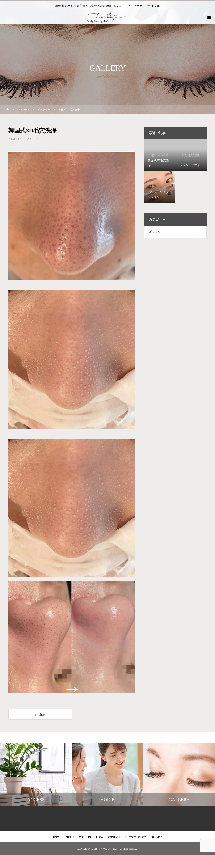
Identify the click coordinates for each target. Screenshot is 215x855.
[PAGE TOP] (107, 737)
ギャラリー (33, 139)
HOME (57, 837)
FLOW (99, 837)
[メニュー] (208, 17)
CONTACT (114, 837)
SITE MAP (156, 837)
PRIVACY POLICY (135, 837)
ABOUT (70, 837)
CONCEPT (85, 837)
